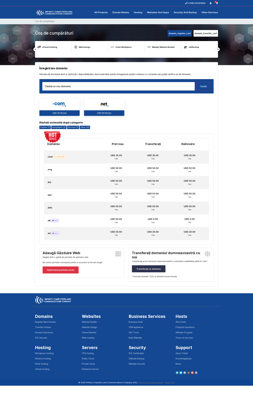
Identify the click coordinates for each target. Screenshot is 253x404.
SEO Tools (134, 332)
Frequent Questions (185, 327)
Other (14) (85, 127)
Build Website (135, 337)
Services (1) (73, 127)
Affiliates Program (184, 332)
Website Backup (137, 358)
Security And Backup (185, 12)
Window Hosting (43, 358)
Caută (203, 86)
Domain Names (120, 12)
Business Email (136, 322)
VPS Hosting (88, 353)
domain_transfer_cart (206, 33)
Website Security (137, 364)
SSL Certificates (136, 353)
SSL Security (41, 337)
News (178, 364)
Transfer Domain (43, 327)
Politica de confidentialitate (150, 382)
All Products (101, 12)
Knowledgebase (184, 358)
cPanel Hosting (42, 369)
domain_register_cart (180, 33)
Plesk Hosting (41, 364)
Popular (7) (45, 127)
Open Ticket (182, 353)
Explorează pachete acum (60, 270)
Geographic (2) (59, 127)
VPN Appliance (136, 327)
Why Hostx (181, 322)
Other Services (209, 12)
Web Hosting (88, 337)
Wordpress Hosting (44, 353)
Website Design (89, 327)
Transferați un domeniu (148, 269)
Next (218, 49)
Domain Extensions (44, 332)
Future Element (89, 332)
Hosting (138, 12)
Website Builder (89, 322)
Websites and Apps (158, 12)
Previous (35, 49)
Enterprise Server (90, 369)
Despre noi (170, 382)
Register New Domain (45, 322)
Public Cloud (88, 358)
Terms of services (184, 337)
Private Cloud (88, 364)
